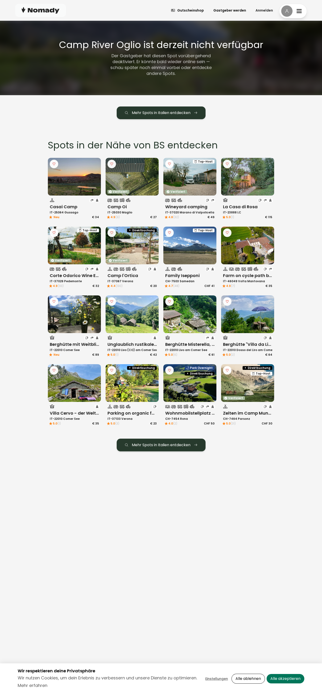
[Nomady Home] (40, 10)
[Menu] (293, 11)
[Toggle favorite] (54, 164)
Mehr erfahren (32, 685)
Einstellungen (216, 678)
